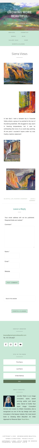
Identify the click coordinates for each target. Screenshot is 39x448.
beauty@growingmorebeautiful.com (14, 335)
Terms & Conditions (13, 438)
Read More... (26, 419)
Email (7, 261)
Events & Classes (19, 311)
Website (7, 271)
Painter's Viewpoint (20, 198)
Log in (24, 442)
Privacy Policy (28, 438)
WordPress (16, 442)
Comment (8, 224)
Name (7, 251)
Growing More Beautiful (19, 14)
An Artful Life (8, 198)
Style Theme (22, 441)
